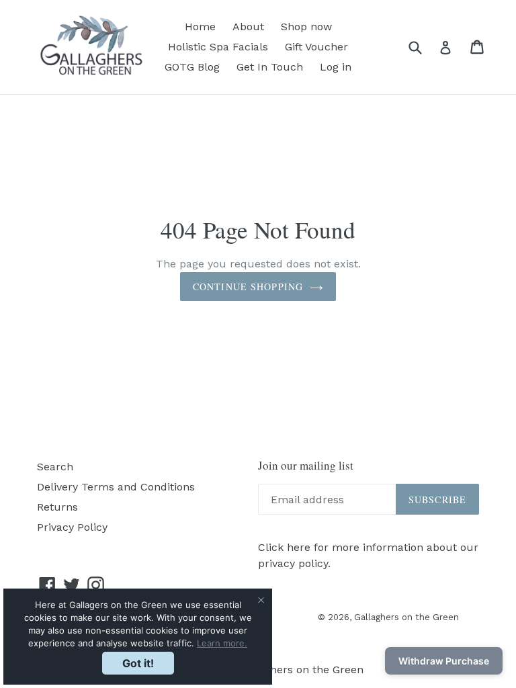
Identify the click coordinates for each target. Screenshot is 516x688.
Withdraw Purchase (443, 660)
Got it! (138, 663)
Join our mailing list (305, 465)
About (248, 26)
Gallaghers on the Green (406, 617)
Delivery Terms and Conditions (116, 486)
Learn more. (222, 643)
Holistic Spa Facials (218, 46)
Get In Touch (269, 66)
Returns (57, 507)
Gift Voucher (316, 46)
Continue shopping (248, 286)
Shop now (306, 26)
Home (200, 26)
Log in (335, 66)
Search (55, 466)
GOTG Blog (192, 66)
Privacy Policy (72, 527)
